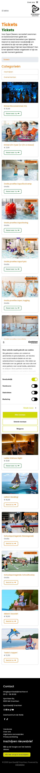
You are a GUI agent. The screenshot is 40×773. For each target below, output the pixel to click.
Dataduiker (20, 765)
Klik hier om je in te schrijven (16, 754)
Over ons (31, 2)
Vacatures (7, 729)
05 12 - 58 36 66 (9, 694)
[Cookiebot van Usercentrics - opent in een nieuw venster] (28, 342)
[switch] (34, 386)
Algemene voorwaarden (13, 734)
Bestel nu (12, 504)
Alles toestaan (20, 415)
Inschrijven (8, 72)
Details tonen (28, 408)
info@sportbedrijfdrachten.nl (15, 692)
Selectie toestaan (20, 422)
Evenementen (10, 77)
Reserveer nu (13, 113)
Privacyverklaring (10, 737)
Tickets (6, 59)
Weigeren (20, 429)
